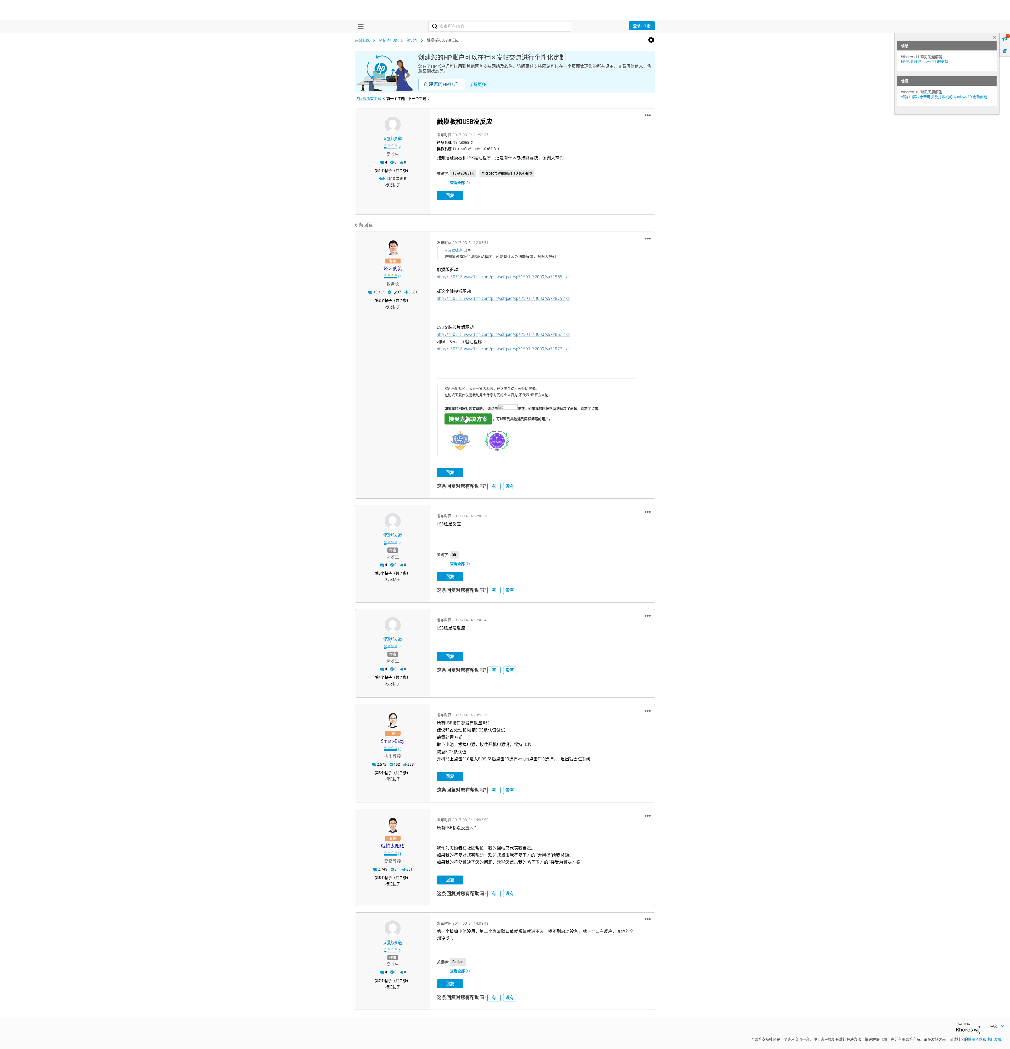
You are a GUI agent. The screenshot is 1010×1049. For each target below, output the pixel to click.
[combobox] (499, 26)
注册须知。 (995, 1039)
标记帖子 (392, 184)
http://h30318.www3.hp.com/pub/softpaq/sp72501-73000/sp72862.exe (503, 334)
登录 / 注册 (642, 25)
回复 (450, 195)
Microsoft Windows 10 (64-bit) (507, 173)
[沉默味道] (393, 124)
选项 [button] (651, 40)
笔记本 (412, 40)
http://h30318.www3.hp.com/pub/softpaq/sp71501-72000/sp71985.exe (503, 277)
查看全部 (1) (460, 563)
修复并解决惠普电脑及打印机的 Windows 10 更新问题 (944, 96)
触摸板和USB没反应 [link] (443, 40)
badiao (458, 961)
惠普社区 (362, 40)
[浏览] (359, 26)
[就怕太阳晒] (393, 825)
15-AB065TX (463, 173)
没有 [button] (510, 486)
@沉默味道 (454, 250)
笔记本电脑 (388, 40)
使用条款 (975, 1039)
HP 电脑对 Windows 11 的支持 (924, 61)
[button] (647, 115)
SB (454, 554)
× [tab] (994, 37)
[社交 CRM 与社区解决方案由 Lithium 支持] (968, 1028)
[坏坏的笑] (393, 247)
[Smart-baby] (393, 720)
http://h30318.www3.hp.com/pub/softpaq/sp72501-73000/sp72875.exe (503, 298)
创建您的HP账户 (441, 84)
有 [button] (494, 486)
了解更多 (477, 84)
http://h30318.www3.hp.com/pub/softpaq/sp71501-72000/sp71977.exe (503, 349)
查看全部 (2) (460, 182)
